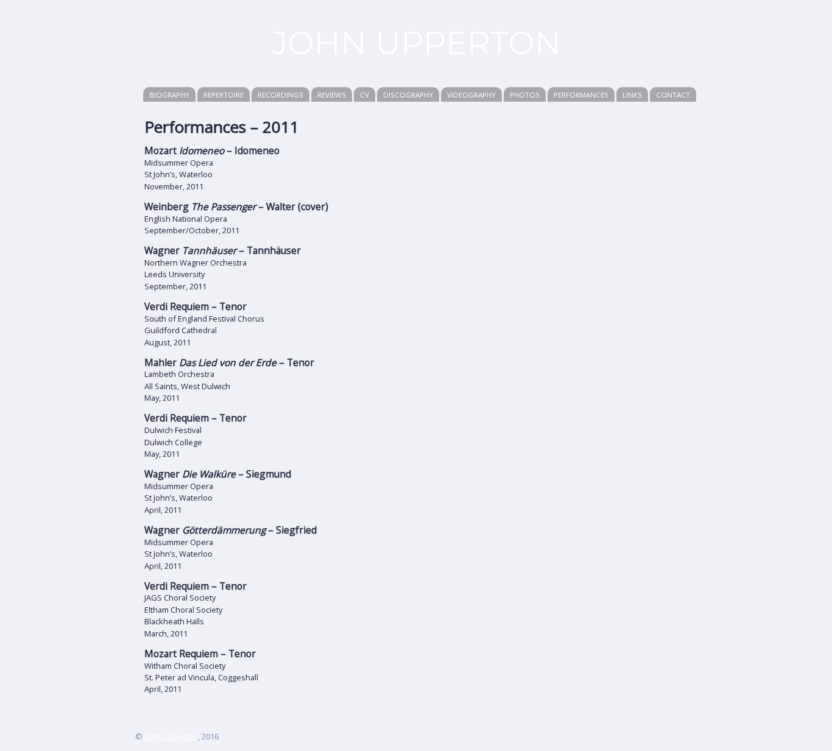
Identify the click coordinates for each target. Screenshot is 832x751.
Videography (471, 94)
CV (364, 94)
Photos (525, 94)
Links (632, 94)
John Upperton (171, 736)
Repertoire (223, 94)
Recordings (280, 94)
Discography (408, 94)
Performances (581, 94)
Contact (673, 94)
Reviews (331, 94)
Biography (169, 94)
